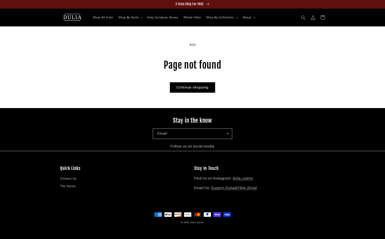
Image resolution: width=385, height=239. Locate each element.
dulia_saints (243, 178)
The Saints (68, 186)
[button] (130, 17)
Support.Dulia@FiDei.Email (234, 188)
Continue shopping (192, 87)
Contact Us (68, 178)
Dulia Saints (197, 222)
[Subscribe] (227, 134)
